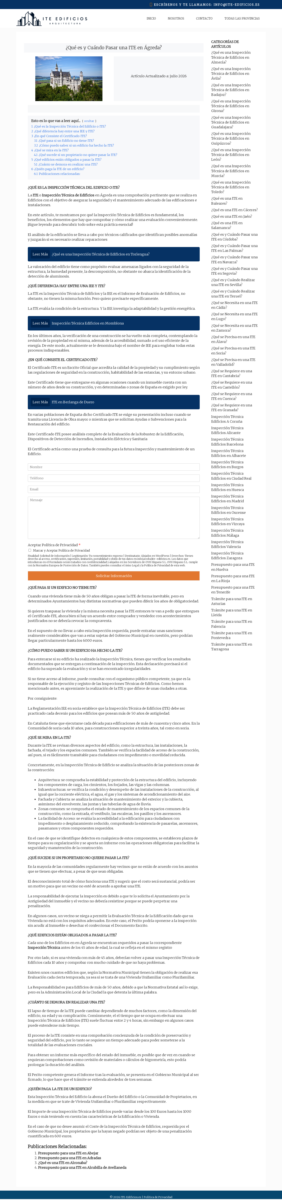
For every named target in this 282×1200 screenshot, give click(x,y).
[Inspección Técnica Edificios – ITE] (51, 18)
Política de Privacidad (157, 565)
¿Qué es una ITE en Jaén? (231, 216)
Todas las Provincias (242, 18)
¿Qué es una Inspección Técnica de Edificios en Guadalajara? (231, 122)
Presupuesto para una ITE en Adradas (69, 1158)
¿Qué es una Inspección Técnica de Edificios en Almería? (231, 57)
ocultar (89, 121)
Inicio (151, 18)
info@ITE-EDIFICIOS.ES (237, 5)
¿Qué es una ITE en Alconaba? (62, 1162)
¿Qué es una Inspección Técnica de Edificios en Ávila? (231, 74)
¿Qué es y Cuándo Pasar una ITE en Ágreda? (114, 48)
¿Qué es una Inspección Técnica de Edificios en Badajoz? (231, 90)
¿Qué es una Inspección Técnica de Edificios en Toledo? (231, 187)
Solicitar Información (114, 576)
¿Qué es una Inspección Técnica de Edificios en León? (231, 155)
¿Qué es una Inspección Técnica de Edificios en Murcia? (231, 171)
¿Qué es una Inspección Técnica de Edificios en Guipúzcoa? (231, 138)
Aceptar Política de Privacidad (54, 545)
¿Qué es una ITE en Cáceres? (234, 210)
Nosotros (176, 18)
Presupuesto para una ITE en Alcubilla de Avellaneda (82, 1167)
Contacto (204, 18)
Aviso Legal (132, 565)
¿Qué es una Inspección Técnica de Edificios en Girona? (231, 106)
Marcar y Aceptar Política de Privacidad (61, 550)
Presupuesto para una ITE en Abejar (68, 1153)
